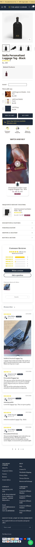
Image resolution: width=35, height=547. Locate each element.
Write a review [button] (17, 271)
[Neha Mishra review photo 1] (17, 338)
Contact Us (22, 469)
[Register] (30, 527)
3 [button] (18, 449)
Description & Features (11, 223)
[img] (7, 314)
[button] (6, 60)
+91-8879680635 (9, 510)
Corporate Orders (7, 471)
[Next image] (10, 212)
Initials (4, 84)
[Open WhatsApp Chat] (30, 542)
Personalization (8, 227)
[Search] (29, 7)
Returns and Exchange (25, 481)
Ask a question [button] (17, 275)
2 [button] (15, 449)
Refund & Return (8, 237)
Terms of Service (24, 478)
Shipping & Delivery (9, 232)
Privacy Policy (23, 475)
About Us (4, 468)
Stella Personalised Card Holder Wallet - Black (22, 209)
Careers (4, 474)
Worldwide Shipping (25, 472)
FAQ (20, 466)
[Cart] (32, 7)
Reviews (4, 477)
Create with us (6, 480)
